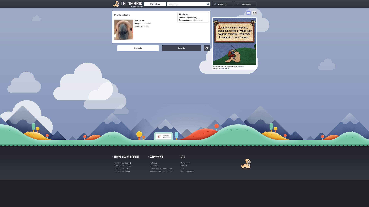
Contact (184, 165)
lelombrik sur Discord (122, 163)
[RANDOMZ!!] (254, 13)
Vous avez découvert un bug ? (161, 171)
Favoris (181, 48)
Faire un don (186, 163)
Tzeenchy (241, 66)
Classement (154, 165)
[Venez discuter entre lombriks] (248, 13)
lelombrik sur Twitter (122, 168)
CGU (182, 168)
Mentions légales (187, 171)
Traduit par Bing (137, 6)
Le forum (153, 163)
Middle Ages (225, 68)
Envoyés (138, 48)
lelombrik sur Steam (122, 171)
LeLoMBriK (246, 164)
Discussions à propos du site (161, 168)
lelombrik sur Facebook (123, 165)
